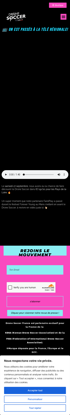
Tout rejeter (35, 408)
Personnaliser (35, 399)
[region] (35, 385)
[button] (63, 17)
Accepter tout (35, 390)
